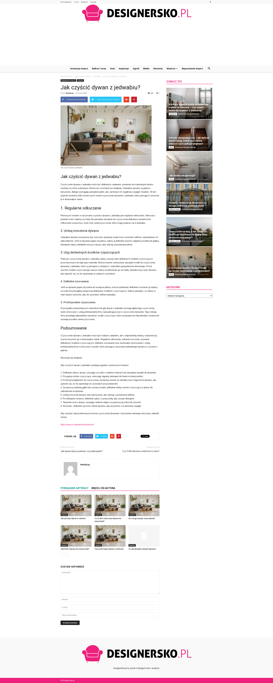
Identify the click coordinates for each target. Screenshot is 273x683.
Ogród (136, 68)
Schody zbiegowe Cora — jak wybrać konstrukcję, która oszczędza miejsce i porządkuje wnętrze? (189, 140)
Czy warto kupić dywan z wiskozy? (109, 549)
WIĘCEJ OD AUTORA (103, 488)
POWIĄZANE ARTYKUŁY (74, 488)
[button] (209, 68)
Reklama (84, 2)
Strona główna (66, 2)
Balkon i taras (99, 68)
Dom (112, 68)
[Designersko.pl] (136, 13)
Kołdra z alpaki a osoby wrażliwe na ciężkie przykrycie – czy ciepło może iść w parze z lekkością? (188, 107)
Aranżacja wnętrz (79, 68)
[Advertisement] (136, 44)
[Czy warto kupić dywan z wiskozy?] (110, 536)
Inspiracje (124, 68)
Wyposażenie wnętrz (192, 68)
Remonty (158, 68)
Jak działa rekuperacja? (182, 175)
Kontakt (93, 2)
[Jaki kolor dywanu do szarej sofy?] (76, 536)
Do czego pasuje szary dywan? (142, 518)
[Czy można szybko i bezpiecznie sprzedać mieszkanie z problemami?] (189, 262)
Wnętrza (171, 68)
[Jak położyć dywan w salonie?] (76, 505)
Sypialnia (173, 114)
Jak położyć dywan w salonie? (73, 518)
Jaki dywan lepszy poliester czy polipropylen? (82, 451)
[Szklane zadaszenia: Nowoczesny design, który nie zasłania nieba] (189, 199)
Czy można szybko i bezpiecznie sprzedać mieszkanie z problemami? (189, 269)
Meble (146, 68)
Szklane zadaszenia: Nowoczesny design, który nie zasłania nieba (188, 204)
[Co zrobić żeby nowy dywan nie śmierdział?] (110, 505)
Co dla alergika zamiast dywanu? (142, 549)
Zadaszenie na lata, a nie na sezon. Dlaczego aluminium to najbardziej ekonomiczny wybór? (188, 234)
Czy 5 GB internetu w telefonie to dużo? (141, 451)
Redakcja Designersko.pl (188, 114)
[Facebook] (210, 2)
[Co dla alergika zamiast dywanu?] (144, 536)
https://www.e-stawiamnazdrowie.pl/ (77, 424)
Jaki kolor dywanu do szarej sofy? (75, 549)
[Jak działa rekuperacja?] (189, 167)
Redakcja (70, 93)
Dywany (80, 80)
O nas (76, 2)
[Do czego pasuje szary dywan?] (144, 505)
